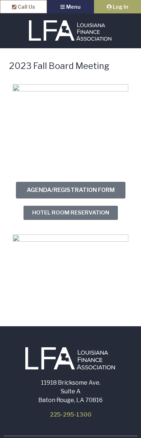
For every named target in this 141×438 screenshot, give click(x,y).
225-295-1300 (70, 414)
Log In (120, 7)
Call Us (26, 7)
